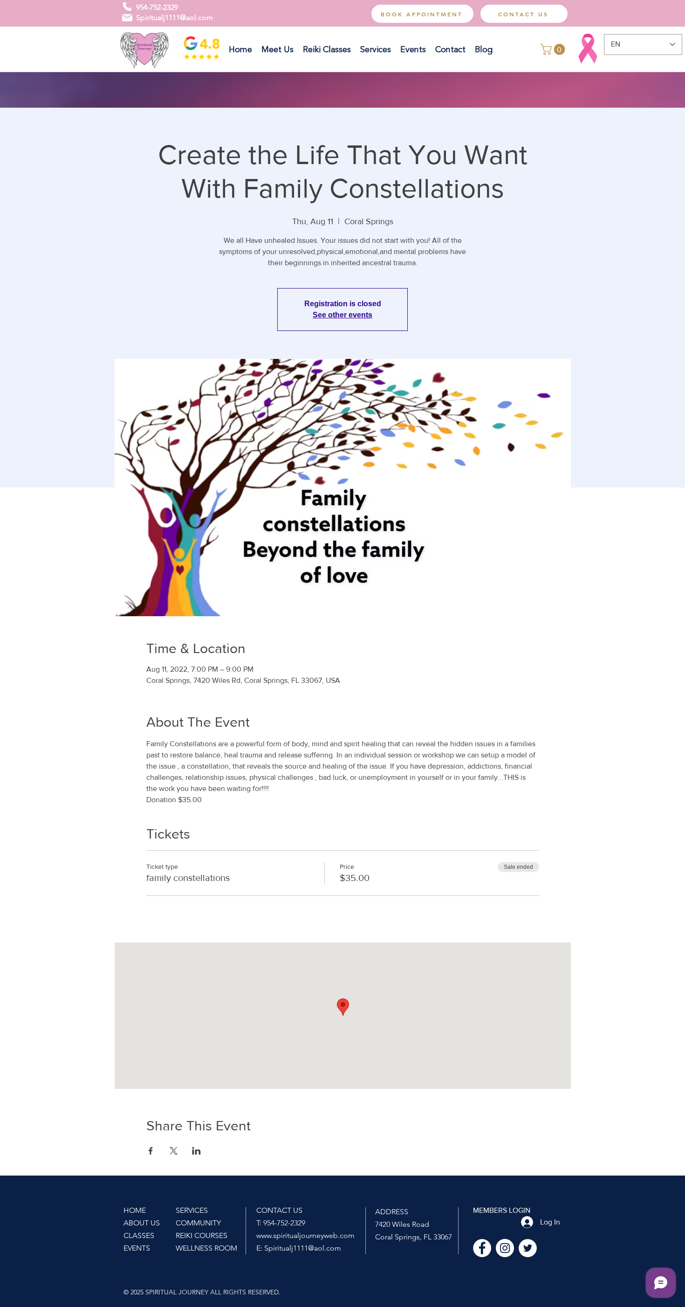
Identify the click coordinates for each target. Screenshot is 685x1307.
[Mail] (127, 18)
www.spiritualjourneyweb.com (305, 1235)
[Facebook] (482, 1248)
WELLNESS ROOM (206, 1248)
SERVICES (192, 1210)
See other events (342, 315)
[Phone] (127, 6)
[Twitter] (528, 1248)
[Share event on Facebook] (150, 1151)
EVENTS (136, 1248)
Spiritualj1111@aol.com (174, 17)
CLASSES (138, 1235)
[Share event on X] (173, 1151)
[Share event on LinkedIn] (196, 1151)
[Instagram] (505, 1248)
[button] (554, 49)
